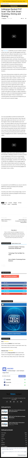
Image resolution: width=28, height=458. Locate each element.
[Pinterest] (8, 21)
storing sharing (14, 204)
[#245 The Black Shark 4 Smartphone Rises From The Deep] (4, 424)
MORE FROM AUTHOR (16, 243)
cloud (6, 202)
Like (25, 282)
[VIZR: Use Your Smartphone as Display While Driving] (4, 418)
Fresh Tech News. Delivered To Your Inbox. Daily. (14, 1)
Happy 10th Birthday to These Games (6, 220)
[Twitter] (5, 21)
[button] (14, 36)
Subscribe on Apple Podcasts (14, 333)
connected (10, 202)
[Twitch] (14, 401)
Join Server (22, 376)
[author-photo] (14, 228)
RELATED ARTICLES (6, 243)
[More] (14, 21)
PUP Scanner (4, 204)
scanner (9, 204)
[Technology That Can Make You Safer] (4, 254)
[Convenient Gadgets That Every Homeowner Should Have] (4, 248)
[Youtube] (21, 401)
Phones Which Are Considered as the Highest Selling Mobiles (21, 221)
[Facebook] (2, 21)
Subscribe (24, 293)
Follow (24, 285)
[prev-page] (2, 265)
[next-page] (4, 265)
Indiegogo (15, 202)
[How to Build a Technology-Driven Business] (4, 261)
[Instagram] (10, 401)
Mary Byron (4, 18)
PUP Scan (5, 50)
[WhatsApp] (11, 21)
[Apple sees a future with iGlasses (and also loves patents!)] (4, 411)
